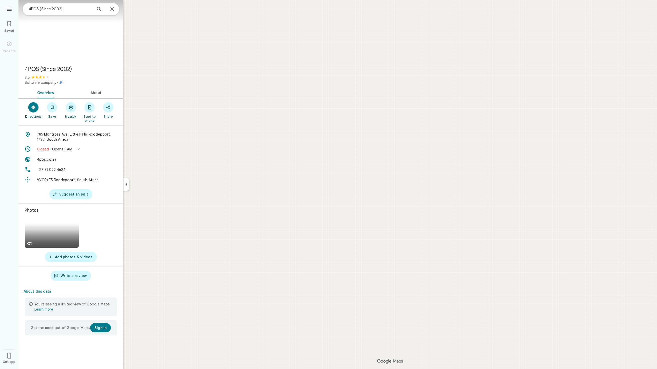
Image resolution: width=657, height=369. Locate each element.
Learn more (43, 309)
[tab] (45, 92)
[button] (70, 149)
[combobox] (60, 9)
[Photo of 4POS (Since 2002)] (70, 30)
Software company (40, 82)
